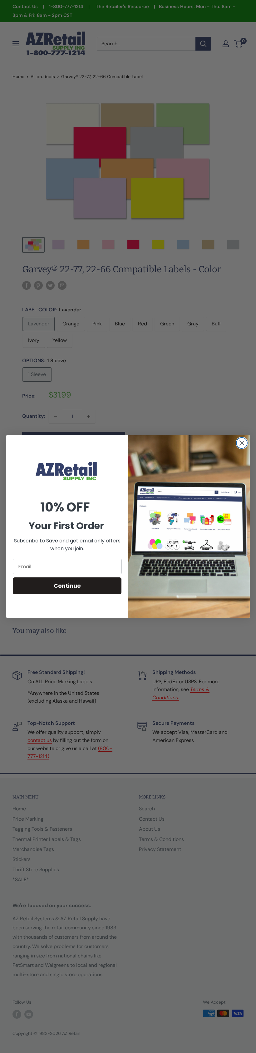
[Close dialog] (241, 443)
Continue (67, 586)
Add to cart (73, 439)
